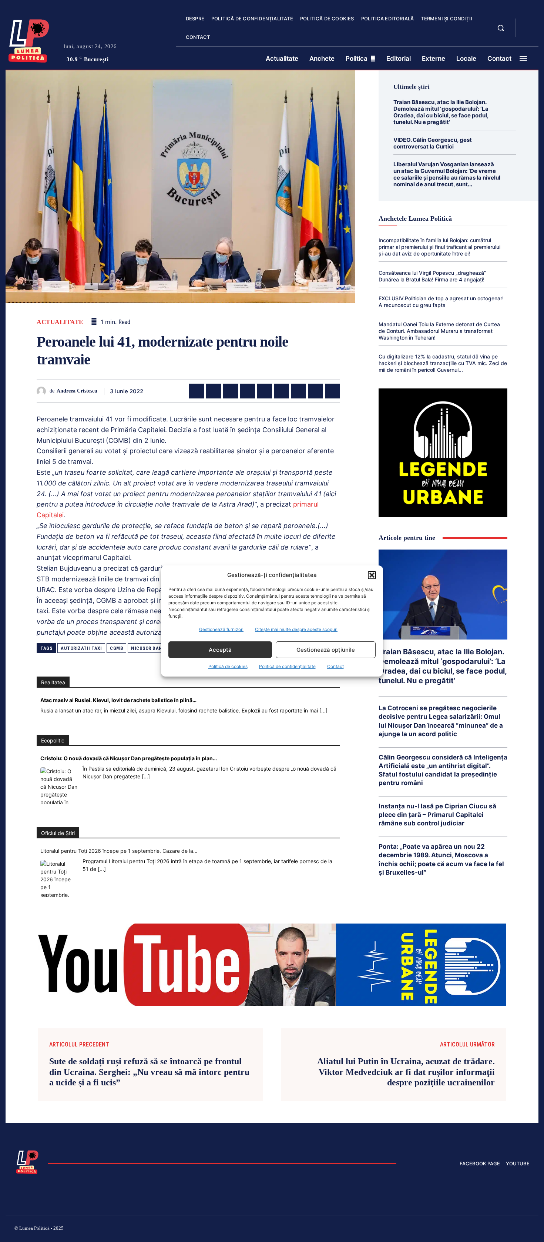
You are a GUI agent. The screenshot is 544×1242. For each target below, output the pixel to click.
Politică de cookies (228, 666)
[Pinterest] (230, 391)
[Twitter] (213, 391)
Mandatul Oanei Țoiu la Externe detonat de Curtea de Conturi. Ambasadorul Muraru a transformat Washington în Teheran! (439, 331)
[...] (323, 710)
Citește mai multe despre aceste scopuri (296, 629)
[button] (372, 575)
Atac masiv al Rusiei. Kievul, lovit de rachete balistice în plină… (118, 700)
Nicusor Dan (146, 648)
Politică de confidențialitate (287, 666)
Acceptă (220, 649)
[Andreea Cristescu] (43, 391)
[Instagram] (438, 1229)
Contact (335, 666)
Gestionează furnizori (221, 629)
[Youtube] (527, 1229)
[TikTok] (456, 1229)
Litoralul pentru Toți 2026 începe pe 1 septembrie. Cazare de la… (119, 851)
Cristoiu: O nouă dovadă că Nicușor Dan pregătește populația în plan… (128, 758)
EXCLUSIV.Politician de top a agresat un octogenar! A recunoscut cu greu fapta (441, 301)
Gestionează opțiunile (325, 649)
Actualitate (60, 322)
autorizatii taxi (81, 648)
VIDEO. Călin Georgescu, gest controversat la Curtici (432, 143)
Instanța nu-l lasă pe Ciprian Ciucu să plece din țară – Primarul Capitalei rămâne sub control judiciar (437, 814)
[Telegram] (315, 391)
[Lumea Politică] (29, 39)
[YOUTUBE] (527, 32)
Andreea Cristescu (77, 391)
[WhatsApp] (247, 391)
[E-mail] (298, 391)
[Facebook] (196, 391)
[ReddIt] (281, 391)
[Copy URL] (332, 391)
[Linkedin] (264, 391)
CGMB (116, 648)
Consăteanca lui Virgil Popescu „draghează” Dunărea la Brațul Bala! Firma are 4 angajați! (432, 276)
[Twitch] (474, 1229)
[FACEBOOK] (527, 23)
